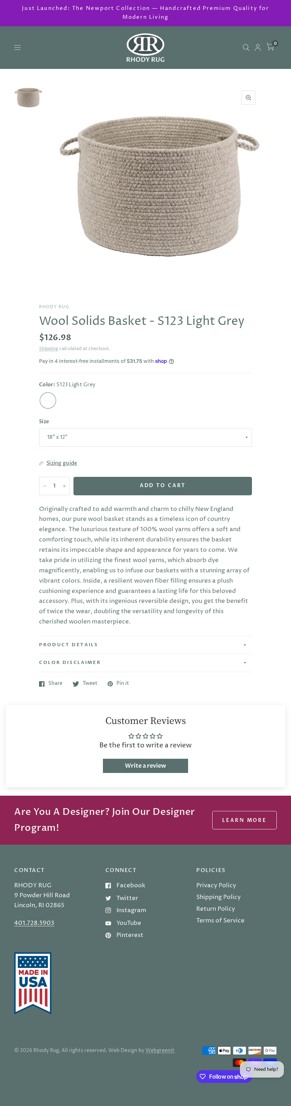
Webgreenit (160, 1050)
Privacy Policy (216, 885)
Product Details (68, 645)
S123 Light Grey (48, 400)
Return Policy (215, 909)
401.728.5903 (34, 923)
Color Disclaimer (70, 662)
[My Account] (258, 47)
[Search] (246, 47)
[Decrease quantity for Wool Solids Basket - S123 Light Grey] (44, 486)
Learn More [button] (244, 820)
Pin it (122, 684)
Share (55, 684)
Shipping (48, 348)
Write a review (145, 766)
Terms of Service (220, 921)
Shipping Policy (218, 897)
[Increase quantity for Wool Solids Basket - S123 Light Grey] (64, 486)
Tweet (90, 684)
